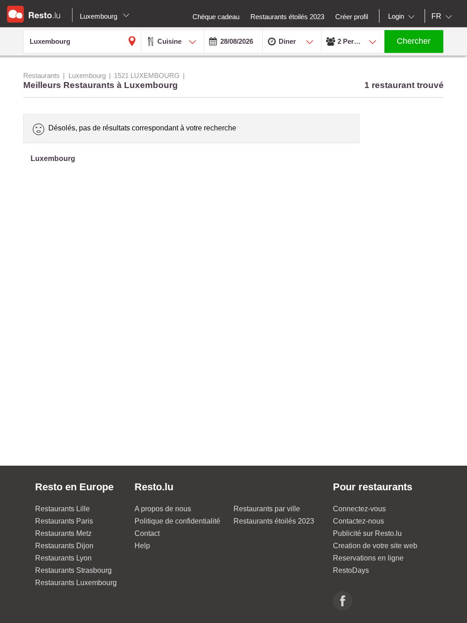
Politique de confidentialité (177, 521)
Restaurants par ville (267, 509)
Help (142, 546)
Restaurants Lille (62, 509)
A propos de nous (163, 509)
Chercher (414, 41)
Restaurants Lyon (63, 558)
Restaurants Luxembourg (76, 583)
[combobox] (403, 16)
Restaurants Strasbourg (73, 570)
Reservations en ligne (368, 558)
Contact (147, 533)
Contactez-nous (358, 521)
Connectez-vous (359, 509)
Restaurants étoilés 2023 (274, 521)
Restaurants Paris (64, 521)
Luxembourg (99, 16)
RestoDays (351, 570)
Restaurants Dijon (64, 546)
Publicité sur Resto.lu (367, 533)
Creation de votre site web (375, 546)
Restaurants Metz (63, 533)
